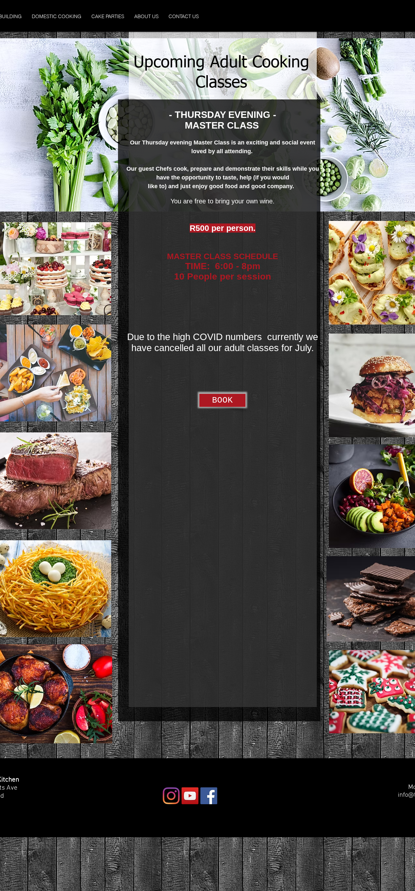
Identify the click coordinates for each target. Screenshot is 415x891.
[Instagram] (171, 795)
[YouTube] (190, 795)
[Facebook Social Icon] (208, 795)
